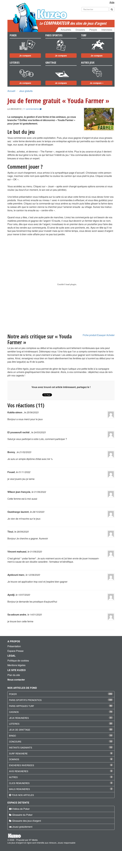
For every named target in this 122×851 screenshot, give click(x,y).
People (93, 29)
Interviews (106, 29)
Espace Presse (15, 651)
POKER (13, 694)
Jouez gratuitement (22, 826)
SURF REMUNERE (18, 753)
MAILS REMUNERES (19, 789)
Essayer (101, 335)
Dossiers (80, 29)
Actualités (66, 29)
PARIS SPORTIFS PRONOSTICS (25, 700)
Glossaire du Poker (22, 814)
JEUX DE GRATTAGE (19, 729)
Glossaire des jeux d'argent (26, 820)
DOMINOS (14, 759)
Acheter (110, 335)
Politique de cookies (18, 660)
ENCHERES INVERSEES (21, 765)
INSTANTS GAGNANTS (20, 747)
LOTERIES (14, 723)
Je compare (25, 55)
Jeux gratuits (26, 91)
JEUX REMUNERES (19, 717)
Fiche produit (90, 335)
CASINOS (14, 711)
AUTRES (13, 777)
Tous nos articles (23, 795)
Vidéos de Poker (21, 809)
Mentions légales (16, 665)
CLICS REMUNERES (19, 783)
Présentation (14, 646)
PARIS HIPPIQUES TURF (21, 705)
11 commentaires (31, 108)
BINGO (12, 735)
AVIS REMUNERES (18, 771)
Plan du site (13, 675)
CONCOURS (15, 741)
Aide (112, 2)
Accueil (11, 91)
